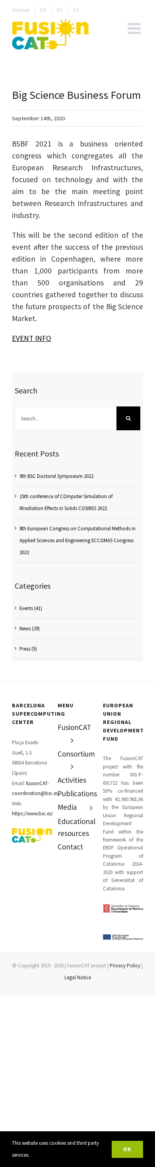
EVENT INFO (31, 338)
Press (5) (28, 648)
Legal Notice (77, 977)
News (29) (29, 628)
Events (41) (30, 608)
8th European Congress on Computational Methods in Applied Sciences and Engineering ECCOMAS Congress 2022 (77, 540)
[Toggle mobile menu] (135, 28)
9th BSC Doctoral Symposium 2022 (56, 476)
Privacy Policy (125, 965)
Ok (127, 1149)
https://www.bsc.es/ (32, 813)
